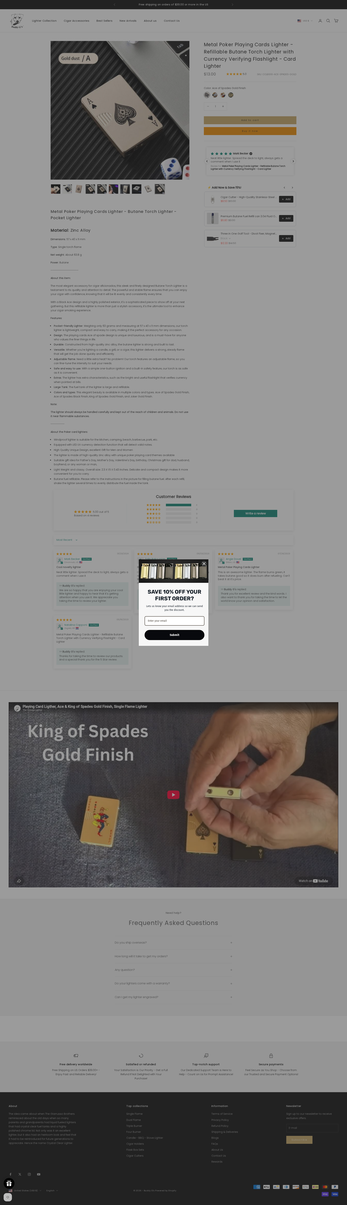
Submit (174, 635)
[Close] (204, 563)
